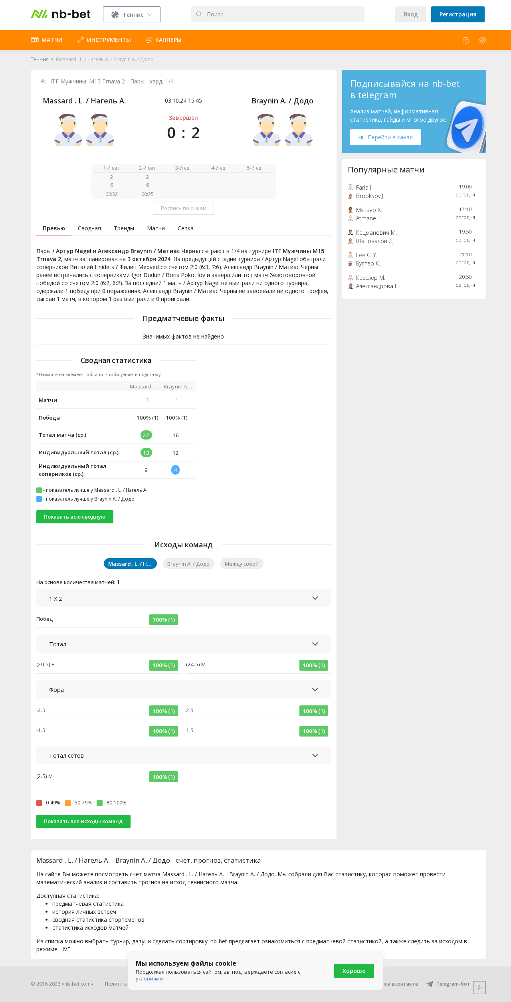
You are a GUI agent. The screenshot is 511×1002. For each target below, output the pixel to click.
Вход (411, 14)
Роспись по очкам (183, 208)
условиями (149, 978)
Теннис (39, 59)
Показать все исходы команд (83, 821)
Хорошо (354, 970)
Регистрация (458, 14)
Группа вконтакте (396, 983)
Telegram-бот (453, 983)
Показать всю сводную (74, 516)
